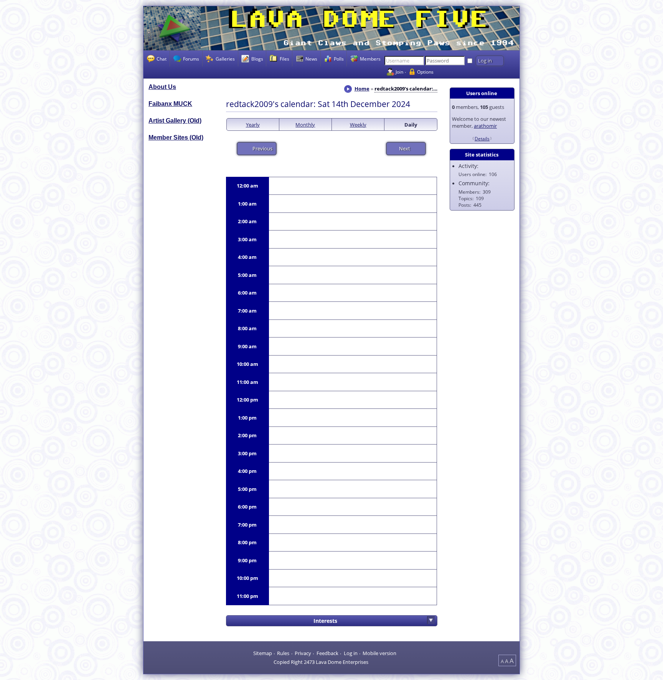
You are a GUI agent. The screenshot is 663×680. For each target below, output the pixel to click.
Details (482, 138)
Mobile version (379, 652)
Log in (351, 652)
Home (362, 88)
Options (425, 72)
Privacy (303, 652)
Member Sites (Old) (175, 137)
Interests (325, 620)
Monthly (305, 124)
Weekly (358, 124)
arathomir (485, 125)
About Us (162, 87)
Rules (283, 652)
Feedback (327, 652)
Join (399, 72)
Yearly (253, 124)
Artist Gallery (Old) (174, 120)
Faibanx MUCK (170, 103)
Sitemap (262, 652)
